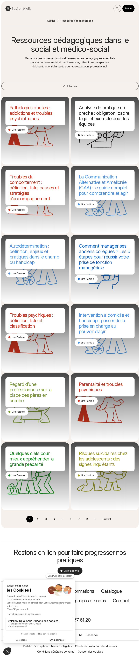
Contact (121, 600)
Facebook (92, 635)
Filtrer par (72, 86)
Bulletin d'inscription (35, 646)
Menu (128, 8)
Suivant (107, 519)
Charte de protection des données (96, 646)
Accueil (51, 20)
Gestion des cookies (90, 651)
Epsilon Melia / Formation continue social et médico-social (18, 8)
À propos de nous (88, 600)
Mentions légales (61, 646)
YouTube (76, 635)
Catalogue (111, 591)
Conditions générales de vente (55, 651)
